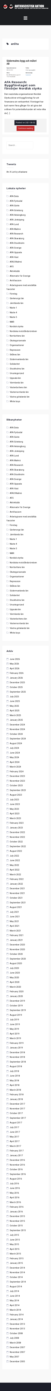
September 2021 (18, 902)
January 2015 (16, 1263)
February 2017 (17, 1151)
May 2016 (14, 1193)
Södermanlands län (19, 359)
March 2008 (15, 1343)
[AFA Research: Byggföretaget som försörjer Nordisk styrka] (25, 68)
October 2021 (16, 898)
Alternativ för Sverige (20, 276)
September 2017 (18, 1118)
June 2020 (15, 973)
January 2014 (16, 1319)
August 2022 (16, 851)
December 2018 (17, 1052)
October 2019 (16, 1005)
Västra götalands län (20, 397)
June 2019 (15, 1024)
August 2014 (16, 1286)
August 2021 (16, 907)
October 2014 (16, 1277)
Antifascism (16, 280)
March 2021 (15, 931)
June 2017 (15, 1132)
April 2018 (15, 1085)
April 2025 (15, 710)
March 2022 (15, 874)
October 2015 (16, 1225)
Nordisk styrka (16, 326)
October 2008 (16, 1333)
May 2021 (14, 921)
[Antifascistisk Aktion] (25, 6)
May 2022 (14, 865)
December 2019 (17, 1001)
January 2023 (16, 828)
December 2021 (17, 888)
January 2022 (16, 884)
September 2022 (18, 846)
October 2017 (16, 1113)
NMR (12, 322)
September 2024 (18, 738)
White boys (15, 401)
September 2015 (18, 1230)
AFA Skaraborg (17, 238)
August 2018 (16, 1066)
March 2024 (15, 767)
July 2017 (14, 1127)
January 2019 (16, 1048)
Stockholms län (17, 369)
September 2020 (18, 959)
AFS (12, 266)
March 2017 (15, 1146)
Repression (15, 350)
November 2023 (17, 781)
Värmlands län (17, 382)
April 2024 (15, 762)
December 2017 (17, 1104)
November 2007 (17, 1352)
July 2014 (14, 1291)
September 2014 (18, 1282)
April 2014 (15, 1305)
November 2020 (17, 949)
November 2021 (17, 893)
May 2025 (14, 706)
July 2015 (14, 1235)
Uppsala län (15, 378)
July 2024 (14, 748)
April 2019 (15, 1034)
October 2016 (16, 1169)
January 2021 (16, 940)
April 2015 (15, 1249)
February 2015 (17, 1258)
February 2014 (17, 1314)
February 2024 (17, 771)
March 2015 (15, 1254)
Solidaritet (15, 364)
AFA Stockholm (17, 243)
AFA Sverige (16, 248)
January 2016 (16, 1211)
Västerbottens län (18, 387)
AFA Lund (14, 224)
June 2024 (15, 753)
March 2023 (15, 818)
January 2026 (16, 678)
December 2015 (17, 1216)
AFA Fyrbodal (16, 201)
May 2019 (14, 1029)
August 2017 (16, 1122)
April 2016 (15, 1197)
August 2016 (16, 1179)
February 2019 (17, 1043)
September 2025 (18, 692)
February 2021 (17, 935)
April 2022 (15, 870)
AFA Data (14, 196)
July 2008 (14, 1338)
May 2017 (14, 1137)
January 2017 (16, 1155)
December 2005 (17, 1361)
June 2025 (15, 701)
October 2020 (16, 954)
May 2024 (14, 757)
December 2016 (17, 1160)
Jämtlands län (17, 303)
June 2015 (15, 1240)
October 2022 (16, 842)
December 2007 (17, 1347)
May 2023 (14, 809)
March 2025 (15, 715)
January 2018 (16, 1099)
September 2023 (18, 790)
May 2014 (14, 1300)
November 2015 (17, 1221)
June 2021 (15, 916)
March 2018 (15, 1090)
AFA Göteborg (16, 210)
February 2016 (17, 1207)
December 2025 (17, 682)
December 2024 (17, 725)
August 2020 (16, 963)
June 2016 (15, 1188)
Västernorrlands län (19, 392)
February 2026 (17, 673)
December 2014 (17, 1268)
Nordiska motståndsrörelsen (23, 331)
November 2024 (17, 729)
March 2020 (15, 987)
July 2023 (14, 799)
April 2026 (15, 668)
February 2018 (17, 1094)
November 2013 (17, 1328)
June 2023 (15, 804)
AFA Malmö (15, 229)
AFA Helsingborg (18, 215)
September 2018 (18, 1062)
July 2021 (14, 912)
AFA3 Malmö (16, 262)
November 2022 (17, 837)
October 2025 (16, 687)
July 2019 (14, 1019)
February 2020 (17, 991)
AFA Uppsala (16, 252)
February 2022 (17, 879)
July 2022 (14, 856)
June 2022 (15, 860)
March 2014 (15, 1310)
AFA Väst (14, 257)
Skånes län (15, 354)
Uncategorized (17, 373)
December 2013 (17, 1324)
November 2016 (17, 1165)
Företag (13, 294)
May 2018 (14, 1080)
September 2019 (18, 1010)
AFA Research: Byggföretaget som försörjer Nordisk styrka (23, 85)
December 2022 (17, 832)
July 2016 (14, 1183)
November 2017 (17, 1108)
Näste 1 (13, 308)
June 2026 (15, 659)
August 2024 (16, 743)
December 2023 (17, 776)
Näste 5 (13, 317)
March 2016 (15, 1202)
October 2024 (16, 734)
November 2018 (17, 1057)
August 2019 (16, 1015)
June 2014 (15, 1296)
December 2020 (17, 945)
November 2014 (17, 1272)
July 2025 (14, 696)
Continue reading (25, 128)
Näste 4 (13, 312)
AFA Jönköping (17, 220)
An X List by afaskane (17, 172)
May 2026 (14, 664)
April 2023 (15, 813)
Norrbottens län (17, 336)
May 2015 (14, 1244)
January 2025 (16, 720)
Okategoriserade (18, 340)
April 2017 (15, 1141)
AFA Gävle (15, 205)
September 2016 (18, 1174)
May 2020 (14, 977)
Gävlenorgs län (17, 298)
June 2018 (15, 1076)
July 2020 (14, 968)
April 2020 (15, 982)
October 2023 (16, 785)
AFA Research (16, 234)
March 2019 (15, 1038)
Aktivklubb (15, 271)
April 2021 (15, 926)
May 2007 (14, 1357)
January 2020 (16, 996)
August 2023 (16, 795)
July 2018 (14, 1071)
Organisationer (17, 345)
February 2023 (17, 823)
